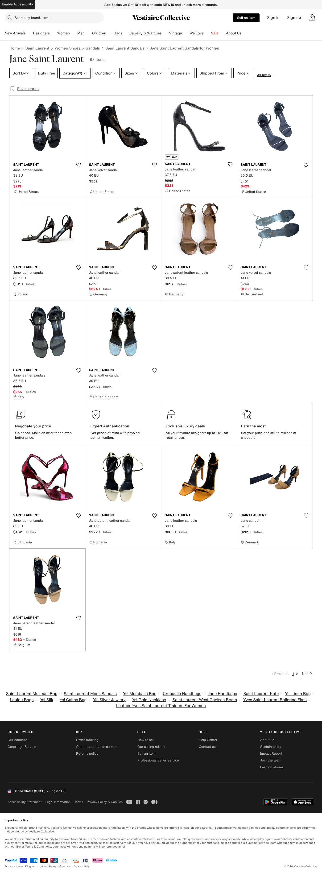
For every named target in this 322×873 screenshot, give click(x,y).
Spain (77, 866)
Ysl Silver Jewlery (109, 700)
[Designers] (53, 33)
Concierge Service (22, 746)
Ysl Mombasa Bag (140, 694)
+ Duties (27, 283)
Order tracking (87, 739)
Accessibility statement (24, 802)
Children (99, 33)
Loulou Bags (22, 700)
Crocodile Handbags (182, 694)
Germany (65, 866)
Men (81, 33)
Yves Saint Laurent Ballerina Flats (275, 700)
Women (63, 33)
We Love (197, 33)
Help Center (208, 739)
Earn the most (253, 426)
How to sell (145, 739)
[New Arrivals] (29, 33)
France (9, 866)
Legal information (57, 802)
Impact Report (271, 753)
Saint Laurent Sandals (124, 48)
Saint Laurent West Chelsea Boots (204, 700)
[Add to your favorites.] (79, 165)
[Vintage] (186, 33)
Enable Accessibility (17, 4)
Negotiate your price (33, 426)
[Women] (73, 33)
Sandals (93, 48)
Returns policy (87, 753)
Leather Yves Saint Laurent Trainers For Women (161, 706)
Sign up (294, 17)
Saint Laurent (37, 48)
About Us (233, 33)
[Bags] (126, 33)
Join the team (270, 760)
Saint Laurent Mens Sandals (90, 694)
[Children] (110, 33)
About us (267, 739)
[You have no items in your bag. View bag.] (312, 17)
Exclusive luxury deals (185, 426)
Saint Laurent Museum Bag (32, 694)
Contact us (207, 746)
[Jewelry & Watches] (165, 33)
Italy (87, 866)
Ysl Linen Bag (298, 694)
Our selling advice (151, 746)
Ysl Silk (46, 700)
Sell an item (246, 17)
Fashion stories (272, 767)
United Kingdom (26, 866)
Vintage (175, 33)
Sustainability (270, 746)
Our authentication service (96, 746)
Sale (215, 33)
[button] (312, 17)
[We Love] (207, 33)
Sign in (273, 17)
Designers (41, 33)
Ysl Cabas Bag (73, 700)
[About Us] (245, 33)
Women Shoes (67, 48)
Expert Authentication (110, 426)
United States (48, 866)
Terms (78, 802)
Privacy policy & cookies (105, 802)
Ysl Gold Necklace (149, 700)
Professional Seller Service (158, 760)
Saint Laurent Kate (261, 694)
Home (14, 48)
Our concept (17, 739)
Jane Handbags (222, 694)
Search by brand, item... (33, 17)
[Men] (88, 33)
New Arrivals (15, 33)
